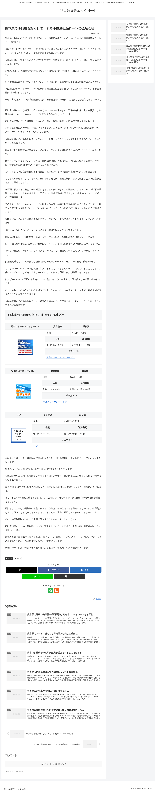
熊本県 (10, 559)
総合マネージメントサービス (60, 357)
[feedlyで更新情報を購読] (50, 590)
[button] (69, 576)
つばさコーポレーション (55, 402)
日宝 (35, 446)
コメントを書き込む (53, 763)
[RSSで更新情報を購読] (56, 590)
